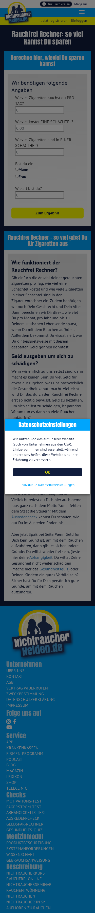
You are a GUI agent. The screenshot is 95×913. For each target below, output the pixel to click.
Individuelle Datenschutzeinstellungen (47, 485)
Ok (47, 472)
